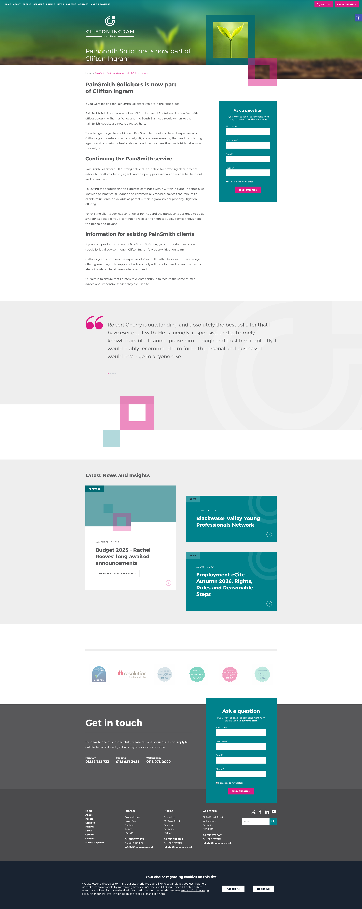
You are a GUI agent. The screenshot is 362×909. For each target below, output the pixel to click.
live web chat (259, 119)
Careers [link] (71, 4)
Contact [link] (83, 4)
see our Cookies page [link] (195, 890)
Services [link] (39, 4)
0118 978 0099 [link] (158, 762)
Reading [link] (121, 757)
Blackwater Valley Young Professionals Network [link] (228, 521)
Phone (229, 168)
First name (231, 126)
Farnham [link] (90, 757)
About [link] (17, 4)
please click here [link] (154, 893)
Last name (231, 140)
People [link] (27, 4)
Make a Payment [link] (100, 4)
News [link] (60, 4)
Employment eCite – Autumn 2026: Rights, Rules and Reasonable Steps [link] (224, 584)
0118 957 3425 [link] (128, 762)
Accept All (233, 888)
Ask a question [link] (346, 4)
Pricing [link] (50, 4)
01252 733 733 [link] (97, 762)
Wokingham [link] (153, 757)
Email (229, 154)
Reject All (263, 888)
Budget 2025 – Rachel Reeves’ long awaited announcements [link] (123, 556)
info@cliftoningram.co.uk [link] (139, 847)
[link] (358, 17)
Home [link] (8, 4)
